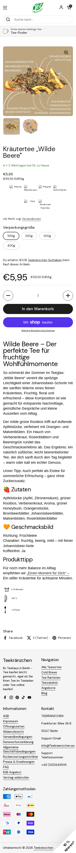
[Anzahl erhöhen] (68, 296)
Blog (44, 693)
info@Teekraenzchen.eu (58, 746)
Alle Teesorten (51, 667)
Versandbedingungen (17, 737)
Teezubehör (49, 683)
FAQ (6, 767)
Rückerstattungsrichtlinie (20, 757)
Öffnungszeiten (14, 726)
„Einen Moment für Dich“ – (48, 573)
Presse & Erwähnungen (19, 762)
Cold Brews (49, 672)
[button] (69, 8)
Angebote (48, 688)
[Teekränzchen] (38, 7)
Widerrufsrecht (13, 732)
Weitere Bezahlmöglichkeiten (38, 330)
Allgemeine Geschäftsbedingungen (19, 749)
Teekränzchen (43, 848)
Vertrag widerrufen (16, 778)
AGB (6, 716)
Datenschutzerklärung (18, 742)
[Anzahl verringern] (8, 296)
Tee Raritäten (50, 678)
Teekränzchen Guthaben (45, 260)
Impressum (10, 721)
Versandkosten (31, 219)
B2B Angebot (12, 772)
